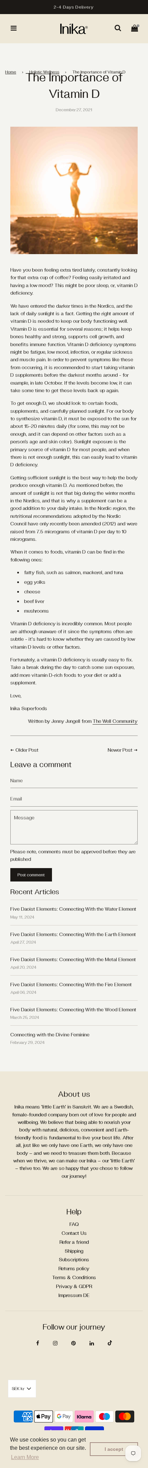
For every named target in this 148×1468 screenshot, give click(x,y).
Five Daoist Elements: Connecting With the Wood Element (73, 1009)
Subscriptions (74, 1259)
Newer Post (120, 750)
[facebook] (37, 1343)
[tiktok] (110, 1343)
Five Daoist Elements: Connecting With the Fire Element (71, 984)
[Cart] (134, 29)
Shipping (74, 1251)
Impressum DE (74, 1295)
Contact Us (74, 1233)
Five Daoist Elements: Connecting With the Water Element (73, 909)
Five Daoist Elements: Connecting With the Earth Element (73, 934)
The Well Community (115, 721)
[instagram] (55, 1343)
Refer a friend (74, 1242)
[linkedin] (91, 1343)
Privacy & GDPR (74, 1286)
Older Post (27, 750)
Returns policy (74, 1268)
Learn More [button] (25, 1457)
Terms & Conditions (74, 1277)
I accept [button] (114, 1449)
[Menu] (13, 28)
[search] (117, 29)
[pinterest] (73, 1343)
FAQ (74, 1224)
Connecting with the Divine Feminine (49, 1034)
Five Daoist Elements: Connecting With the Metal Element (73, 959)
